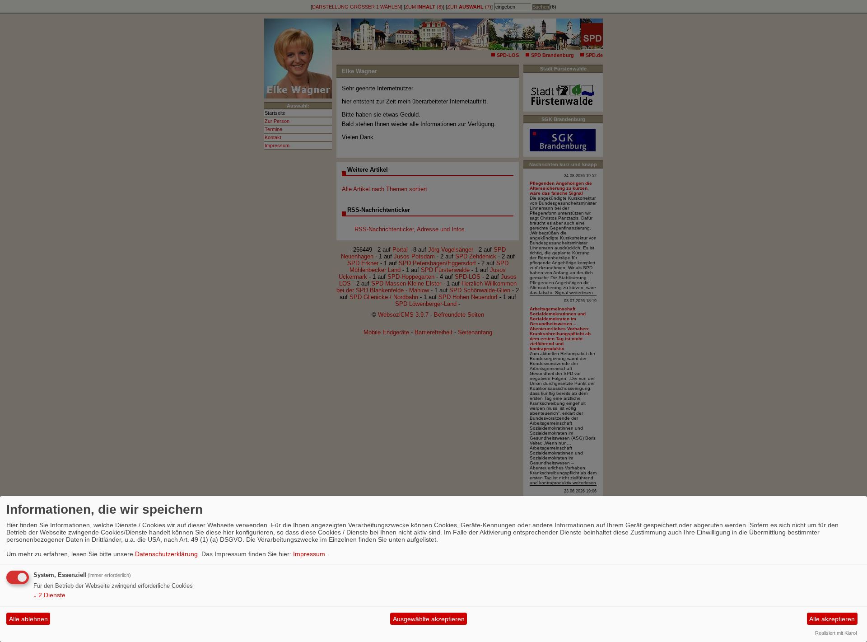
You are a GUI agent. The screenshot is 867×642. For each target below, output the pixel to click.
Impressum (309, 554)
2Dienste (49, 595)
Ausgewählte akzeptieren (429, 619)
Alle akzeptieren (832, 619)
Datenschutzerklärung (166, 554)
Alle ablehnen (28, 619)
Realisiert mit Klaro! (836, 633)
